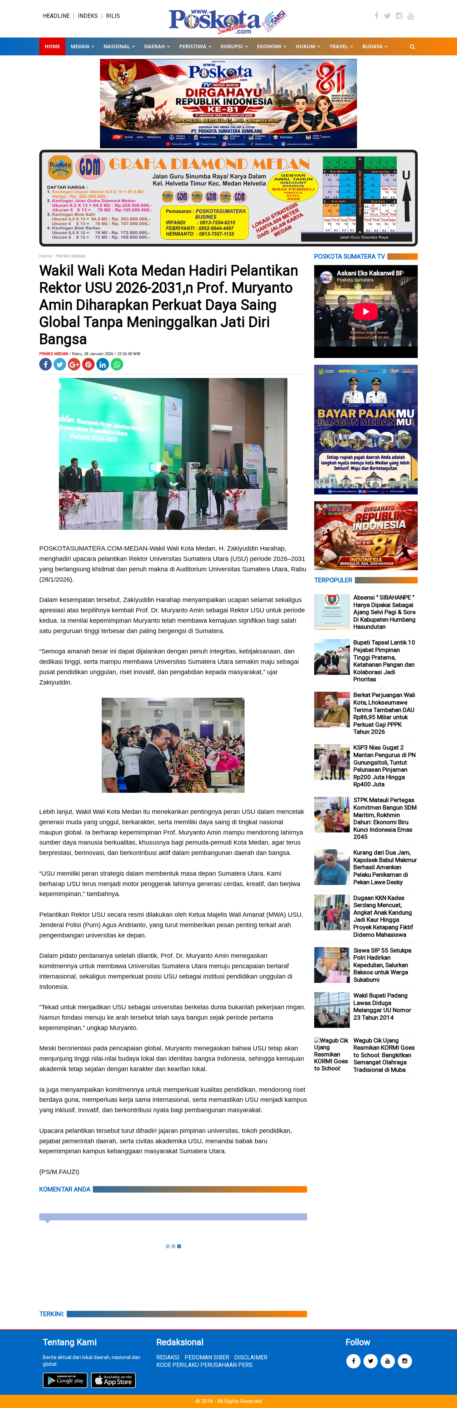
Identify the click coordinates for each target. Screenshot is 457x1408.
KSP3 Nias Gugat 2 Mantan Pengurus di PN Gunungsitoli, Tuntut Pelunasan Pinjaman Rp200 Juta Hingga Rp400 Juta (384, 766)
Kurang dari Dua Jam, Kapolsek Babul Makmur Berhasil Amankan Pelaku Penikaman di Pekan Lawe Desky (385, 867)
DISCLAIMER (250, 1357)
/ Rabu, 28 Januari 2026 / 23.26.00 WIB (104, 354)
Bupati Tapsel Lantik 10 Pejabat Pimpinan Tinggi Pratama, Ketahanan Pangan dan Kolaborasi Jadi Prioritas (384, 661)
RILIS (113, 16)
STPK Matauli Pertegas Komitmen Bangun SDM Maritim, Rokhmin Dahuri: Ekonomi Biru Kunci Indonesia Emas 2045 (385, 818)
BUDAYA (372, 46)
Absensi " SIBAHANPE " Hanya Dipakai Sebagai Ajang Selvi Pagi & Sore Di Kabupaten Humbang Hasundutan (384, 612)
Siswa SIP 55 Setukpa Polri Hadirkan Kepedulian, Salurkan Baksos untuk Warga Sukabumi (382, 965)
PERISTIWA (192, 46)
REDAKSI (168, 1357)
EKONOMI (269, 46)
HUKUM (305, 46)
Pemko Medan (71, 256)
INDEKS (88, 16)
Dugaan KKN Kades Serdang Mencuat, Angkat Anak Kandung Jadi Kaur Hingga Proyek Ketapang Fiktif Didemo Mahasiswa (383, 916)
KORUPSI (232, 46)
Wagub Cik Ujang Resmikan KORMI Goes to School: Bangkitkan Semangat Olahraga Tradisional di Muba (384, 1055)
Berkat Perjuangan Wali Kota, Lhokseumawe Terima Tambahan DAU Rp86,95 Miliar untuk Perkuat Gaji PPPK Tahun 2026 (384, 713)
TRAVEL (339, 46)
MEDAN (80, 46)
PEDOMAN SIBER (207, 1357)
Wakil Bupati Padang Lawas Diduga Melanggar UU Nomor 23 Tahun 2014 (382, 1006)
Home (52, 46)
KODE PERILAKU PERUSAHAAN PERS (204, 1365)
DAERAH (154, 46)
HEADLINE (56, 16)
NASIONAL (117, 46)
